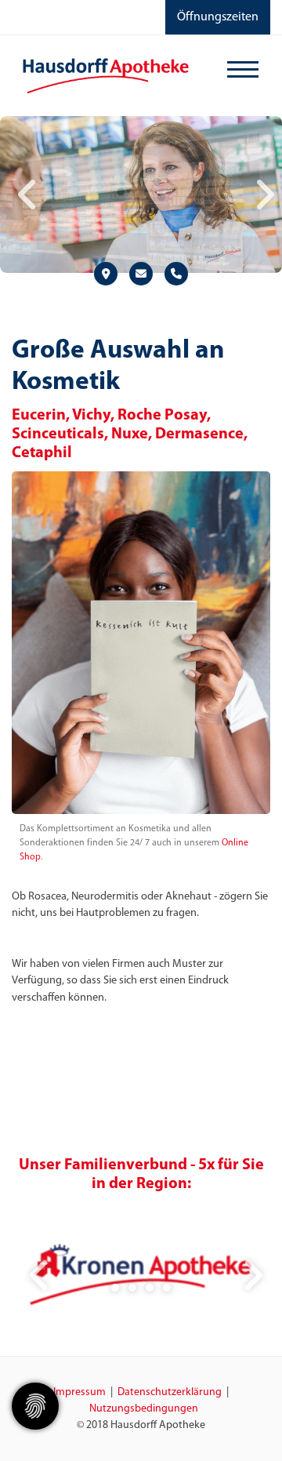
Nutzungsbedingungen (143, 1409)
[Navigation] (242, 72)
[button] (115, 1288)
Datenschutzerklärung (170, 1392)
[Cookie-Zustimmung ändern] (35, 1406)
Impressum (79, 1392)
